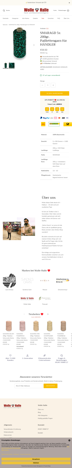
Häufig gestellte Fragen (45, 418)
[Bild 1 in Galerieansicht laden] (19, 44)
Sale (43, 18)
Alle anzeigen (36, 317)
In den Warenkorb (55, 93)
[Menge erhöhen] (53, 85)
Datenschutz (8, 435)
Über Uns (66, 18)
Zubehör (35, 18)
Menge (42, 81)
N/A (47, 28)
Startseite (5, 18)
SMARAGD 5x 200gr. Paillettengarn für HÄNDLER (22, 24)
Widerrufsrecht (8, 432)
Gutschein (51, 18)
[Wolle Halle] (36, 10)
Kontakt (40, 433)
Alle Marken (25, 18)
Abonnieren (50, 386)
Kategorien (15, 18)
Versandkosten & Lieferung (12, 429)
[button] (3, 3)
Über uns (41, 409)
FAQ (58, 18)
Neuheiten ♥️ (36, 314)
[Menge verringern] (42, 85)
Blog (39, 412)
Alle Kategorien (43, 415)
